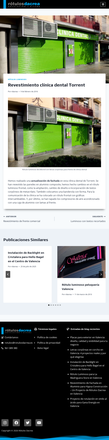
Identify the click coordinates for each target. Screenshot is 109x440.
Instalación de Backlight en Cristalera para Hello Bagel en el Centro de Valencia (26, 257)
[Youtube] (39, 422)
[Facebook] (16, 422)
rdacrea (14, 91)
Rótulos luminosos (17, 79)
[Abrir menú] (103, 4)
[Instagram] (5, 422)
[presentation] (81, 262)
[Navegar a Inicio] (16, 330)
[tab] (49, 305)
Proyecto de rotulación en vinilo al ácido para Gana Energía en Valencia (88, 402)
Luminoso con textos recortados (88, 219)
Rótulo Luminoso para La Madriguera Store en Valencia (86, 376)
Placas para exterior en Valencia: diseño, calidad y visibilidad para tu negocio (89, 341)
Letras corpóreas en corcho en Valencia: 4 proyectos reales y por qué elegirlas (88, 353)
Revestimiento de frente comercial (21, 219)
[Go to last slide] (8, 274)
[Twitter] (27, 422)
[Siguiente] (101, 274)
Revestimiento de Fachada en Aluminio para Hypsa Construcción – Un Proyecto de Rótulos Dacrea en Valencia (88, 388)
